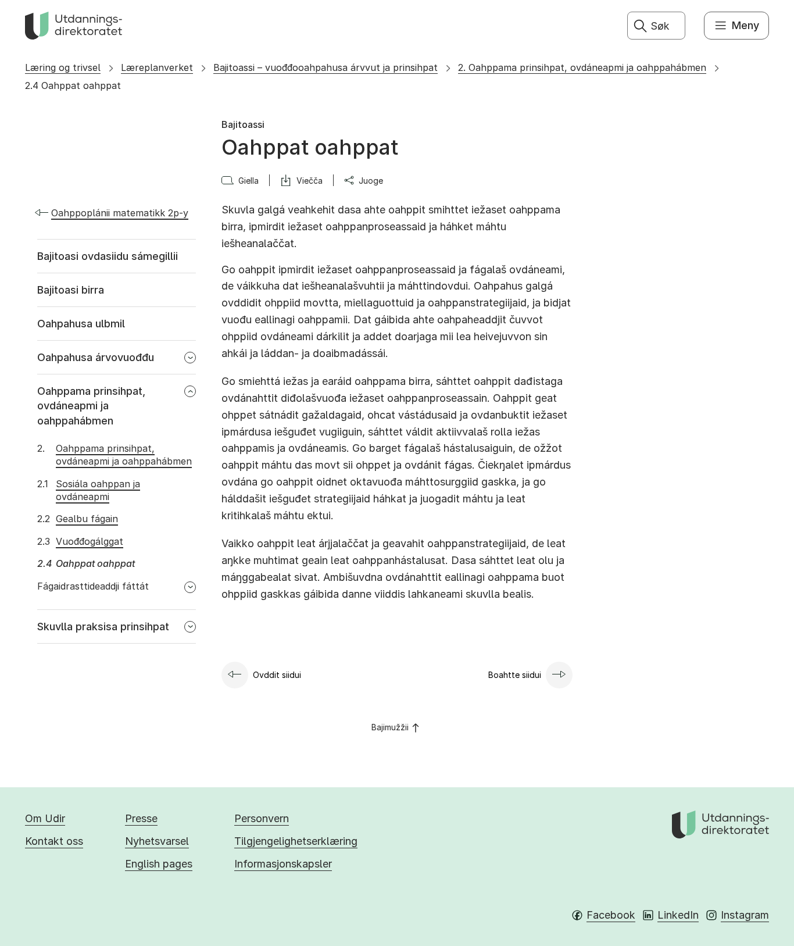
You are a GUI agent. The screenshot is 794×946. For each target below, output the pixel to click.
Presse (141, 818)
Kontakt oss (54, 841)
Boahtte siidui (514, 675)
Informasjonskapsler (283, 864)
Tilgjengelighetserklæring (295, 841)
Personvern (261, 818)
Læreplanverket (157, 67)
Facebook (610, 915)
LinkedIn (678, 915)
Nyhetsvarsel (157, 841)
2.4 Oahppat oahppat (73, 85)
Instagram (745, 915)
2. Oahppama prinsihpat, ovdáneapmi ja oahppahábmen (582, 67)
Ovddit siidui (277, 675)
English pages (158, 864)
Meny (745, 25)
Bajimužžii (390, 727)
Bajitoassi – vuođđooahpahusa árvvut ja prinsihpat (325, 67)
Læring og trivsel (63, 67)
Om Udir (45, 818)
